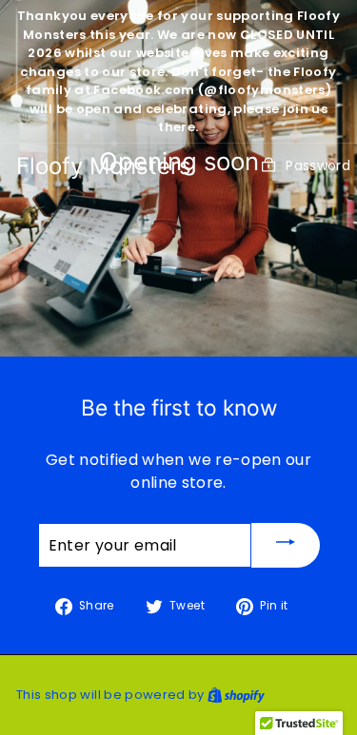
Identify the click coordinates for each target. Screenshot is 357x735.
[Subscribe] (285, 545)
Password (318, 165)
